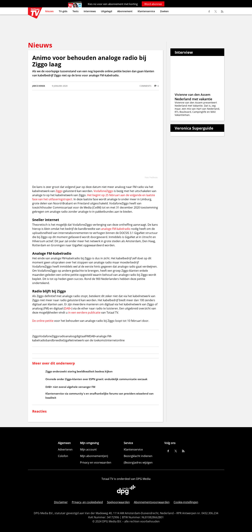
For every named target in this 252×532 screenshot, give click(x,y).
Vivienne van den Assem (192, 94)
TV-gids (63, 11)
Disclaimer (61, 502)
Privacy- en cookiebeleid (87, 502)
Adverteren (65, 449)
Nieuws (49, 11)
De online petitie (43, 321)
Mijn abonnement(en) (94, 456)
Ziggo (59, 191)
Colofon (63, 456)
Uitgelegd (106, 11)
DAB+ (67, 308)
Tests (76, 11)
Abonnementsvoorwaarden (152, 502)
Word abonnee (153, 4)
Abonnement (125, 11)
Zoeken (164, 11)
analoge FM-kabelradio (115, 229)
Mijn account (88, 449)
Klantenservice (146, 11)
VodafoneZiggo (103, 191)
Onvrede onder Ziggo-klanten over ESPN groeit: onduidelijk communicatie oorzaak (96, 379)
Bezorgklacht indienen (138, 456)
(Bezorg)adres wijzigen (138, 462)
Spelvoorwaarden (118, 502)
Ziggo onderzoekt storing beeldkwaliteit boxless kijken (79, 371)
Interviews (90, 11)
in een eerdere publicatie (84, 312)
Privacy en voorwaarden (95, 462)
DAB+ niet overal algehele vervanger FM (70, 387)
